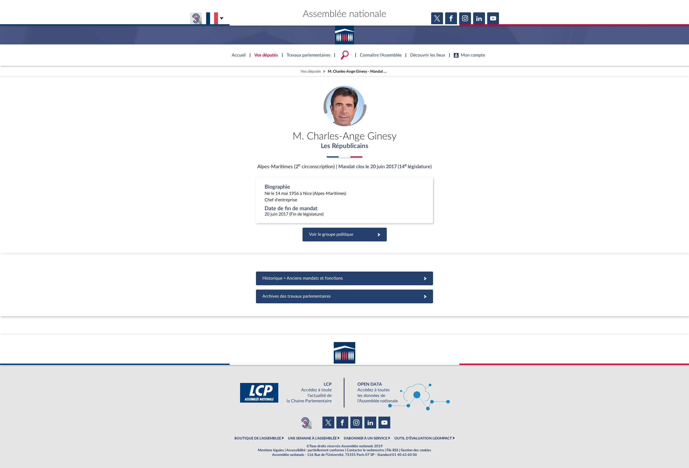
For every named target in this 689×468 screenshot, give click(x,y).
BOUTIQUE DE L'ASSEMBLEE (257, 438)
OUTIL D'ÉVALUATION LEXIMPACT (423, 438)
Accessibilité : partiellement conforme (315, 450)
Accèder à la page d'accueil (344, 33)
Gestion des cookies (416, 450)
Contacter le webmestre (365, 450)
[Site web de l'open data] (399, 393)
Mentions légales (271, 450)
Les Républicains (344, 146)
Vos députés (311, 71)
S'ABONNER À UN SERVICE (365, 438)
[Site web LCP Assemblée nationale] (290, 393)
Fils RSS (392, 450)
